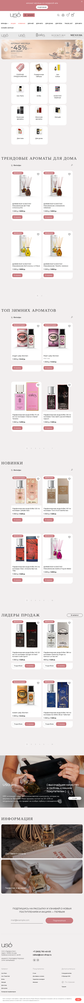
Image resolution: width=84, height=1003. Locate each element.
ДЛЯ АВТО (78, 23)
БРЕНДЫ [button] (4, 23)
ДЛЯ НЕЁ (31, 23)
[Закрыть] (82, 1)
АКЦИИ (13, 23)
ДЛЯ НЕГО (39, 23)
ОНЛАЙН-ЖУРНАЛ (7, 28)
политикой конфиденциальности (31, 1000)
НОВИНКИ (21, 23)
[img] (42, 877)
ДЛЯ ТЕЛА (58, 23)
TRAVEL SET (69, 23)
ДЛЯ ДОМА (49, 23)
